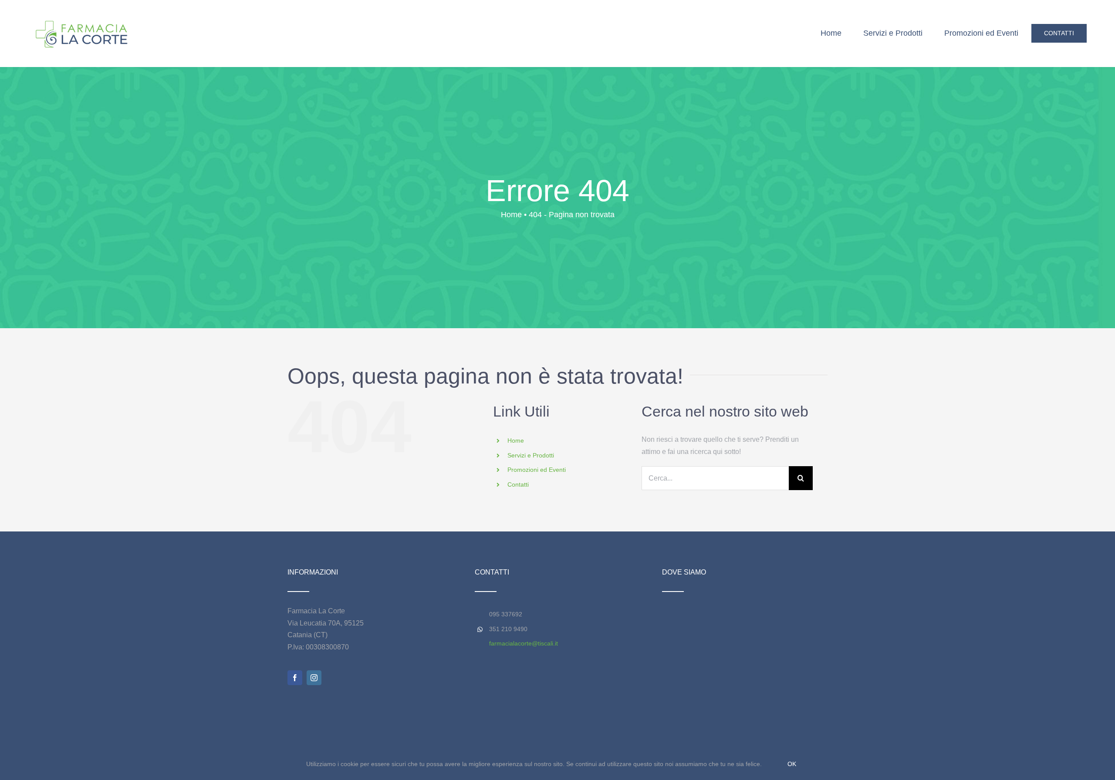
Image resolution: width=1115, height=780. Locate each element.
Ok (791, 763)
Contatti (518, 484)
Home (515, 440)
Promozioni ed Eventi (536, 469)
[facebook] (294, 677)
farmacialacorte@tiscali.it (523, 643)
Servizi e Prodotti (530, 455)
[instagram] (314, 677)
